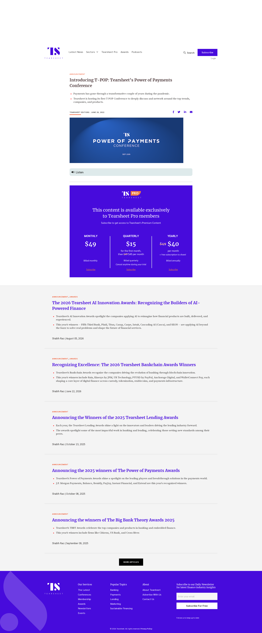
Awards (125, 51)
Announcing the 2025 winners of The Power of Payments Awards (116, 470)
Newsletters (84, 608)
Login (213, 58)
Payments (115, 594)
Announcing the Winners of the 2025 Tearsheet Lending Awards (115, 417)
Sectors (90, 51)
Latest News (76, 51)
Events (81, 613)
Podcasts (137, 51)
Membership (84, 599)
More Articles (131, 562)
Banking (114, 589)
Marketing (115, 603)
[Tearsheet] (54, 53)
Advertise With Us (152, 594)
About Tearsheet (152, 589)
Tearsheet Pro (109, 51)
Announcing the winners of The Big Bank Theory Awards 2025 (113, 520)
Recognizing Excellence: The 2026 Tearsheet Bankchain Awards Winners (124, 364)
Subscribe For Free (197, 605)
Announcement (77, 74)
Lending (114, 599)
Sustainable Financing (121, 608)
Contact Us (148, 599)
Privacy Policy (146, 628)
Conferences (84, 594)
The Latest (84, 589)
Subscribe (207, 52)
